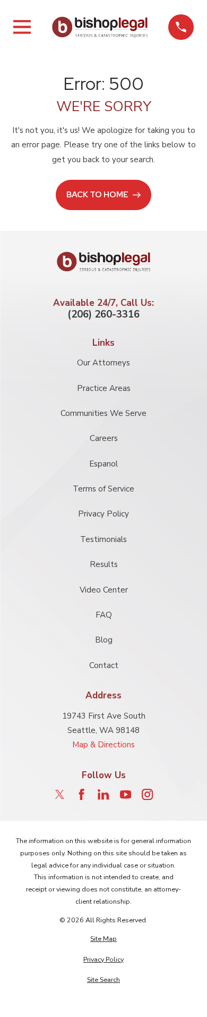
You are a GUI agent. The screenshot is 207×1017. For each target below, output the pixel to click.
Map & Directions (103, 744)
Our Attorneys (103, 362)
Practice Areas (104, 388)
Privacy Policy (103, 513)
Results (104, 564)
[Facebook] (81, 794)
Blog (104, 640)
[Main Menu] (22, 27)
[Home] (100, 26)
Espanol (103, 464)
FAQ (104, 615)
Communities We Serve (103, 413)
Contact (103, 665)
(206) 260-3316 (103, 315)
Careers (104, 438)
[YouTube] (125, 794)
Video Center (104, 590)
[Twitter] (59, 794)
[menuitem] (103, 939)
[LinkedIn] (103, 794)
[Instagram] (147, 794)
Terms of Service (103, 489)
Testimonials (103, 539)
